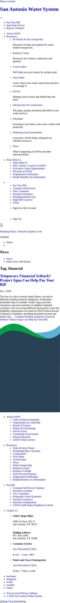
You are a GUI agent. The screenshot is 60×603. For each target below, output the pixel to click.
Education (18, 118)
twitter (9, 582)
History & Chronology (24, 428)
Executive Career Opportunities (29, 168)
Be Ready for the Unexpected (28, 39)
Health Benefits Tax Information (29, 177)
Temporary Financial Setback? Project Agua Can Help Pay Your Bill (27, 280)
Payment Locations (22, 490)
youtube (10, 585)
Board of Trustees (22, 425)
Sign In (16, 213)
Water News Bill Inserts (18, 261)
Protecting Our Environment (27, 132)
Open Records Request (24, 474)
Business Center (21, 53)
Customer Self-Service (24, 188)
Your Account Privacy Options (21, 593)
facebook (11, 576)
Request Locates (21, 468)
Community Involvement (25, 434)
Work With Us (13, 160)
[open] (1, 17)
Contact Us (12, 510)
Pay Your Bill (13, 22)
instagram (11, 579)
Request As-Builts (22, 471)
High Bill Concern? (23, 199)
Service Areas (20, 431)
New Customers (21, 191)
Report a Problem (15, 28)
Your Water (18, 77)
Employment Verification (25, 174)
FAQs (16, 202)
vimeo (9, 587)
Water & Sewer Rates (24, 448)
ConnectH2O (19, 453)
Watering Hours (8, 231)
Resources (11, 36)
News (16, 146)
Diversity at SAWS (22, 171)
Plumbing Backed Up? (24, 197)
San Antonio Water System (29, 9)
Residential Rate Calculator (26, 451)
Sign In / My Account (17, 182)
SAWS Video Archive (24, 439)
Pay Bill (10, 485)
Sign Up (17, 219)
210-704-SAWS (21, 549)
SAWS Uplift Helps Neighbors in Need (33, 505)
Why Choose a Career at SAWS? (29, 165)
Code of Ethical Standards (26, 419)
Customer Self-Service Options (28, 488)
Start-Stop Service (15, 25)
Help (23, 601)
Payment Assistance (23, 194)
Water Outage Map (22, 465)
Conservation (19, 66)
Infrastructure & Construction (27, 105)
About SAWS (13, 33)
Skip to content (7, 1)
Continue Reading (27, 318)
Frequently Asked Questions (27, 496)
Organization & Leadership (26, 422)
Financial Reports (22, 437)
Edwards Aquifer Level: (30, 231)
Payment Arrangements (24, 502)
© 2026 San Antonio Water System (24, 596)
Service (16, 91)
